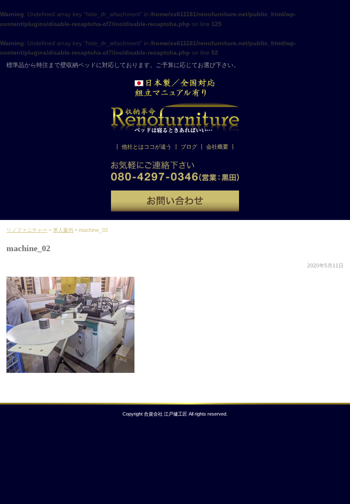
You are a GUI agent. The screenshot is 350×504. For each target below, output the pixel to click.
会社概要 (217, 147)
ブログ (189, 147)
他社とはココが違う (147, 147)
